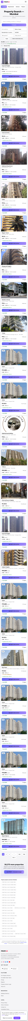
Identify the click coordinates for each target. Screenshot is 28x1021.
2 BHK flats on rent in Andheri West (9, 882)
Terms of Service (4, 1004)
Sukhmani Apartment (7, 166)
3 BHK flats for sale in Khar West (8, 905)
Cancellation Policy (5, 1009)
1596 (24, 854)
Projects (23, 6)
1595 (19, 854)
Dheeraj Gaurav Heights (8, 500)
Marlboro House (6, 299)
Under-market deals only (17, 38)
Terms (23, 1013)
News (2, 995)
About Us (3, 986)
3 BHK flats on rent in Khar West (8, 900)
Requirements (11, 6)
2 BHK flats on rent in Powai (19, 907)
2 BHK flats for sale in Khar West (8, 913)
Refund (3, 1015)
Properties (4, 6)
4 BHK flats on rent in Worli (7, 928)
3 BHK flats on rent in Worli (7, 907)
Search (14, 24)
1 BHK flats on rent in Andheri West (9, 923)
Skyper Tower (5, 232)
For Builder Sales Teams (6, 977)
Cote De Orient (5, 132)
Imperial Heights (6, 65)
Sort (2, 45)
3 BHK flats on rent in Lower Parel (8, 931)
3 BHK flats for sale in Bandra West (9, 902)
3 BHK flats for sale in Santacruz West (9, 925)
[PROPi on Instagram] (3, 962)
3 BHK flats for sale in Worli (7, 910)
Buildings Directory (5, 993)
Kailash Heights (6, 567)
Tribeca (4, 466)
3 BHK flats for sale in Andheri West (9, 889)
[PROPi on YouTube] (9, 962)
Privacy (20, 1013)
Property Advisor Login (6, 984)
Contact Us (3, 1007)
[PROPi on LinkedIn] (5, 962)
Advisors (18, 6)
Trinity (3, 333)
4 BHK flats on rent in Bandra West (8, 936)
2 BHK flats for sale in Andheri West (9, 884)
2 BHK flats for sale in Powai (7, 933)
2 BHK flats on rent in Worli (7, 920)
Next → (14, 857)
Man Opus (4, 667)
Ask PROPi (5, 79)
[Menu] (25, 2)
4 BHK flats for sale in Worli (20, 933)
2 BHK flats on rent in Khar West (8, 918)
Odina (3, 199)
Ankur (3, 366)
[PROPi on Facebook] (7, 962)
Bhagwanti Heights (6, 266)
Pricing (2, 979)
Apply (7, 38)
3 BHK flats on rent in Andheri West (9, 892)
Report (25, 79)
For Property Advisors (6, 975)
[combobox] (7, 29)
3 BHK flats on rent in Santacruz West (9, 915)
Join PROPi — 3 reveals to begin (14, 872)
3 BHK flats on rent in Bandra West (8, 887)
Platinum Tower (6, 99)
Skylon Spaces (5, 836)
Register (3, 982)
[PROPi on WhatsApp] (1, 962)
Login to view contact (14, 76)
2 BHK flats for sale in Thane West (8, 897)
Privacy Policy (4, 1002)
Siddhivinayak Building (7, 433)
